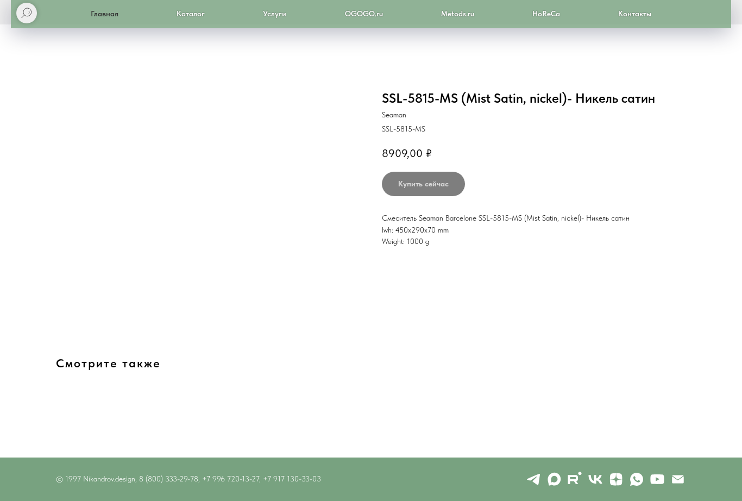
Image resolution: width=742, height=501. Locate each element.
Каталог (191, 13)
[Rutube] (575, 479)
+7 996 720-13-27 (230, 478)
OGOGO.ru (364, 13)
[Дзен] (616, 479)
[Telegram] (533, 479)
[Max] (554, 479)
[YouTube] (657, 479)
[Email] (678, 479)
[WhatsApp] (636, 479)
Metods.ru (457, 13)
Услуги (274, 13)
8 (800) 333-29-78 (168, 478)
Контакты (634, 13)
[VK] (595, 479)
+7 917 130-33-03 (292, 478)
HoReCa (546, 13)
